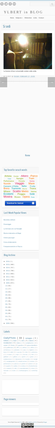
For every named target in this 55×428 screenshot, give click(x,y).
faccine (25, 354)
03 (6, 313)
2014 (8, 267)
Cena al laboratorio (10, 242)
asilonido (17, 350)
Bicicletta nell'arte (9, 220)
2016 (8, 261)
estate (6, 345)
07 (6, 301)
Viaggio (19, 183)
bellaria (6, 340)
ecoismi (9, 354)
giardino (21, 345)
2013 (8, 270)
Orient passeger (9, 238)
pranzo (31, 363)
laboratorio (19, 359)
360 (18, 347)
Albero (24, 176)
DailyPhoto (10, 338)
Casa (9, 178)
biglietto (32, 350)
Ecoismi (8, 193)
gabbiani (6, 356)
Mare (31, 183)
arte (23, 340)
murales (27, 359)
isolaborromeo (8, 359)
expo (17, 354)
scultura (23, 366)
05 (6, 307)
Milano (7, 191)
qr (36, 363)
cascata (19, 352)
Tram (31, 178)
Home (12, 18)
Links (35, 18)
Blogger (45, 422)
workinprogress (24, 370)
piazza (16, 363)
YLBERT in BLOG (23, 12)
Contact (41, 18)
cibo (26, 352)
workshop (34, 370)
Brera (6, 188)
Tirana (33, 188)
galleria (15, 356)
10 (6, 292)
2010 (8, 280)
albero (33, 347)
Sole (32, 194)
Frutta (32, 186)
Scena (31, 181)
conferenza (34, 352)
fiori (33, 354)
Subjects (19, 18)
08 (6, 298)
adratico (25, 347)
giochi (24, 356)
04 (6, 310)
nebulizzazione (22, 361)
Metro (25, 191)
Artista (8, 176)
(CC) (20, 422)
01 (6, 319)
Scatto (17, 191)
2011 (8, 277)
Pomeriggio (7, 224)
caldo (12, 352)
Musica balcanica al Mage (12, 233)
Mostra (8, 196)
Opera (26, 196)
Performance (9, 181)
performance (7, 363)
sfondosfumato (33, 366)
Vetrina (33, 191)
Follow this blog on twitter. (6, 4)
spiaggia (29, 338)
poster (24, 363)
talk (15, 368)
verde (14, 370)
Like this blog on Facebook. (10, 4)
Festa (33, 197)
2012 (8, 274)
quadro (8, 366)
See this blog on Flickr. (14, 4)
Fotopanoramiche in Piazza (13, 246)
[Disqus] (27, 118)
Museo (17, 197)
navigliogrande (10, 361)
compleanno (30, 343)
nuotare (32, 361)
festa (13, 345)
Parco (34, 175)
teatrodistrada (24, 368)
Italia (24, 186)
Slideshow (28, 18)
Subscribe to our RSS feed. (2, 4)
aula (24, 350)
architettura (7, 350)
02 (6, 316)
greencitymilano (32, 345)
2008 (8, 323)
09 (6, 295)
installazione (8, 343)
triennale (6, 370)
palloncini (10, 347)
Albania (24, 188)
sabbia (16, 366)
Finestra (22, 181)
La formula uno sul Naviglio (13, 229)
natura (31, 340)
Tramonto (16, 188)
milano (19, 343)
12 (6, 286)
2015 (8, 264)
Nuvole (7, 183)
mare (15, 340)
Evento (16, 176)
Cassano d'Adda (11, 186)
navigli (35, 359)
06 (6, 304)
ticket (33, 368)
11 (6, 289)
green (32, 356)
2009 (8, 283)
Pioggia (21, 194)
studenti (9, 368)
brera (5, 352)
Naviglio (19, 178)
